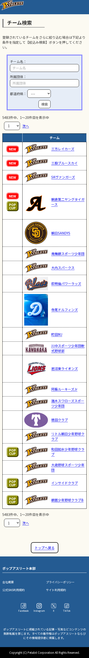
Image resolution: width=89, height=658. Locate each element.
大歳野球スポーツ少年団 (67, 467)
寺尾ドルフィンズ (64, 309)
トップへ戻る (45, 547)
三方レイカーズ (62, 148)
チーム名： (18, 61)
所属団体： (18, 76)
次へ (25, 125)
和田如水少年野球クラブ (67, 452)
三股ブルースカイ (64, 163)
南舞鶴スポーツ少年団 (67, 253)
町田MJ (56, 334)
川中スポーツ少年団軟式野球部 (67, 348)
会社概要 (8, 582)
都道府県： (18, 93)
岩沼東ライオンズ (64, 368)
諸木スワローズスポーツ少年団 (67, 403)
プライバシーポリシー (60, 582)
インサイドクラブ (64, 483)
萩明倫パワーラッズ (66, 283)
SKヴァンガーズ (63, 177)
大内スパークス (63, 267)
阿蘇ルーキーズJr (64, 389)
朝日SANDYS (60, 233)
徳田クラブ (59, 419)
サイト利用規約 (56, 590)
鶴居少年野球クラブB (67, 500)
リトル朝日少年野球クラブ (67, 436)
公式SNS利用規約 (13, 590)
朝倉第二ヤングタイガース (67, 202)
